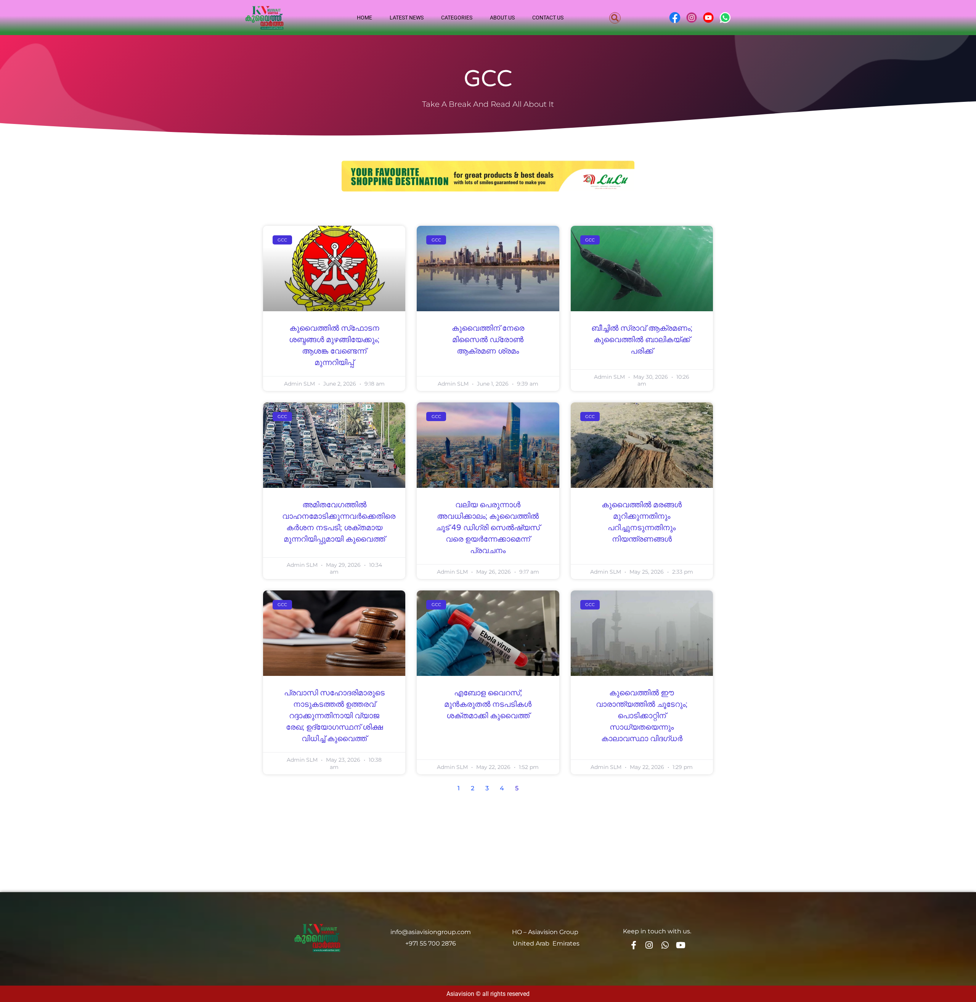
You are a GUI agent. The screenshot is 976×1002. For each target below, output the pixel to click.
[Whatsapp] (665, 945)
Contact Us (547, 17)
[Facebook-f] (633, 945)
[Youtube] (681, 945)
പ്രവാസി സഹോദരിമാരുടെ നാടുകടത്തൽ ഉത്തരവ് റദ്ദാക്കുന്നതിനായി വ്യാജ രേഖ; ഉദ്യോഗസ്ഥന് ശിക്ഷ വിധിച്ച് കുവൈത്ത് (334, 715)
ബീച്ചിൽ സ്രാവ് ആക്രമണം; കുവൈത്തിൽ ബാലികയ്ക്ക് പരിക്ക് (641, 340)
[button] (615, 18)
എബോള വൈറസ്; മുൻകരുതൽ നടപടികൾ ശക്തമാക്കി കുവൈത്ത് (487, 704)
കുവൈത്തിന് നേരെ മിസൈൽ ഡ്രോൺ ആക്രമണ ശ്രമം (488, 340)
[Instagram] (649, 945)
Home (364, 17)
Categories (456, 17)
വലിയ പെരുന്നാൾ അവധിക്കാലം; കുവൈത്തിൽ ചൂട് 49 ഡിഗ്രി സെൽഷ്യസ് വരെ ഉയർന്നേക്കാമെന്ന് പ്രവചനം (488, 527)
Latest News (407, 17)
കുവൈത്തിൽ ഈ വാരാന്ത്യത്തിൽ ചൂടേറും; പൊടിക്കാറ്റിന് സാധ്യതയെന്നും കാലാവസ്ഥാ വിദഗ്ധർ (641, 715)
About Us (502, 17)
